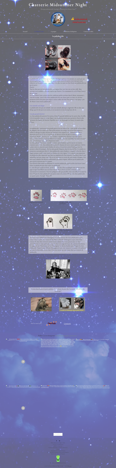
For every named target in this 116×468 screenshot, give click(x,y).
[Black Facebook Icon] (56, 440)
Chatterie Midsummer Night (58, 4)
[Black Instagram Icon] (59, 440)
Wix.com (69, 466)
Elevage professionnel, (47, 9)
